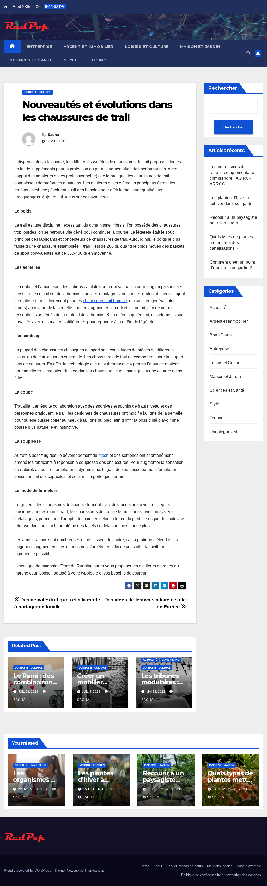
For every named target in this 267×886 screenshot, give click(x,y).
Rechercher (222, 88)
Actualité (150, 659)
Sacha (53, 134)
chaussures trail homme (105, 300)
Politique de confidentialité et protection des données (221, 875)
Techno (98, 60)
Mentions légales (220, 866)
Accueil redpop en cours (184, 866)
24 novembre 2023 (230, 789)
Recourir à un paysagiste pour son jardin (166, 779)
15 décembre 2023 (100, 789)
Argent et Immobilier (88, 46)
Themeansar (93, 870)
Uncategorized (224, 431)
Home (144, 866)
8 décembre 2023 (164, 789)
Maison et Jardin (200, 46)
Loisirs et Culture (147, 46)
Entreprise (39, 46)
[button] (248, 53)
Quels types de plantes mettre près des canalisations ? (231, 243)
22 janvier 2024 (33, 789)
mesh (103, 455)
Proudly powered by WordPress (28, 870)
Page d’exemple (249, 866)
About (157, 866)
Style (70, 60)
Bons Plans (170, 659)
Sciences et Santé (31, 60)
